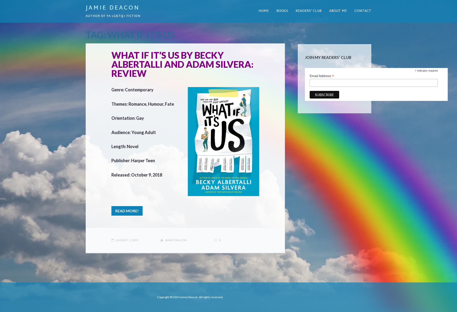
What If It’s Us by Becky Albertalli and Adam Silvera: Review (182, 64)
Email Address (322, 76)
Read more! (127, 210)
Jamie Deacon (112, 8)
